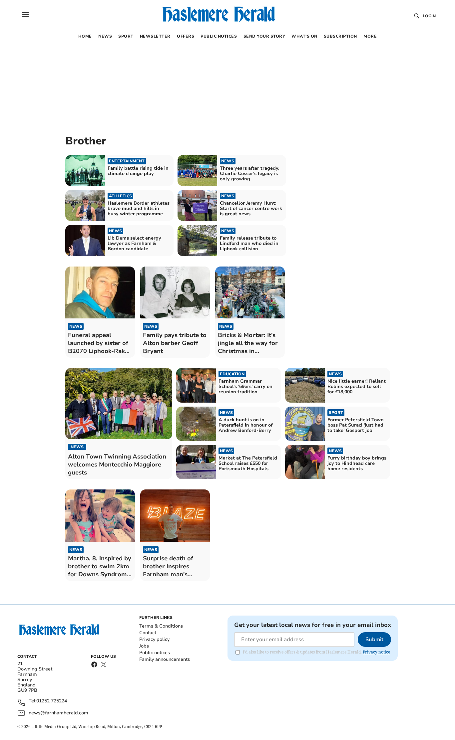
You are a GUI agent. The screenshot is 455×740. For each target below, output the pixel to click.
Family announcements (164, 659)
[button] (25, 14)
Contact (147, 633)
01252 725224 (51, 701)
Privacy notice (376, 651)
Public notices (154, 652)
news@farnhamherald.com (58, 713)
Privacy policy (154, 639)
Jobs (144, 646)
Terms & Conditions (161, 626)
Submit (374, 639)
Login (429, 16)
